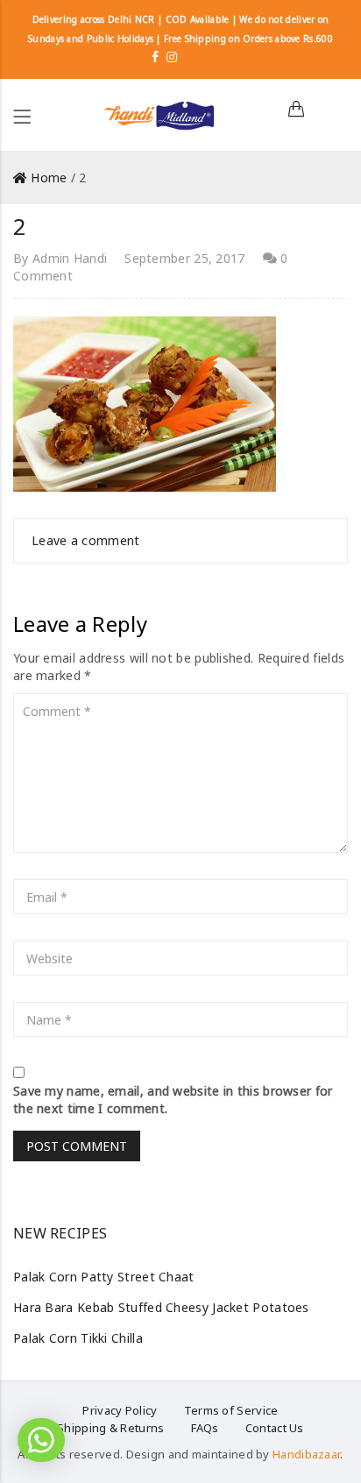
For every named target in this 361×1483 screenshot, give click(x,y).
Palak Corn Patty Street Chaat (104, 1276)
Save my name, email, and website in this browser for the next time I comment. (173, 1099)
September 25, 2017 (184, 258)
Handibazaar (306, 1454)
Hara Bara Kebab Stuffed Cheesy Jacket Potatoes (161, 1307)
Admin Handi (69, 258)
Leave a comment (86, 540)
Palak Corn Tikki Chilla (78, 1338)
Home (49, 177)
